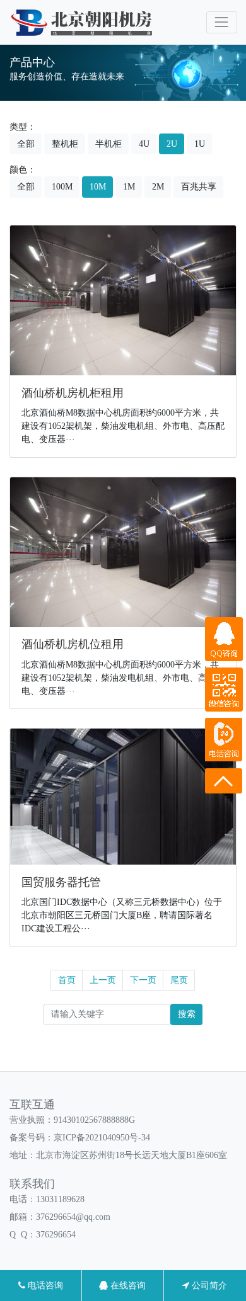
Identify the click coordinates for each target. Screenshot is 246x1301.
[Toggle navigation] (221, 22)
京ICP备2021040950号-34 (102, 1137)
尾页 (179, 980)
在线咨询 (127, 1285)
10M (98, 186)
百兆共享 (198, 186)
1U (199, 144)
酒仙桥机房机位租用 (72, 644)
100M (62, 186)
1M (129, 186)
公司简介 (208, 1285)
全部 (26, 144)
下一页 (143, 980)
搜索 (187, 1014)
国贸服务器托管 (61, 882)
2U (172, 144)
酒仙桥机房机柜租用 (72, 393)
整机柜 (65, 144)
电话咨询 (44, 1285)
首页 (67, 980)
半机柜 (108, 144)
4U (144, 144)
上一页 (103, 980)
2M (158, 186)
